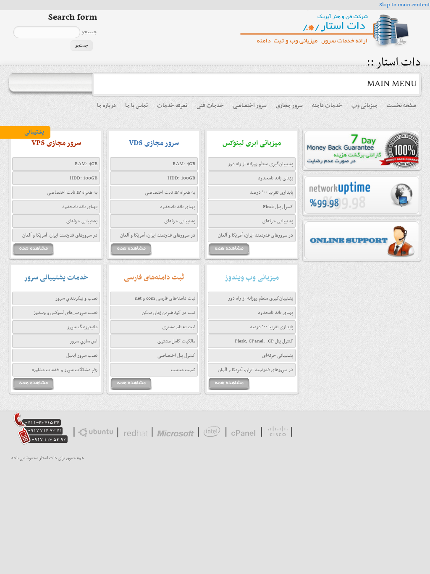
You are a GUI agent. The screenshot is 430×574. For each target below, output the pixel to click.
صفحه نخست (401, 106)
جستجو (88, 32)
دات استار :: (392, 63)
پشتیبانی (34, 132)
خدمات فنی (210, 106)
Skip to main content (404, 5)
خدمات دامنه (327, 106)
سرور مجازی (289, 106)
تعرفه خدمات (172, 106)
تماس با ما (136, 106)
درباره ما (106, 106)
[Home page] (328, 48)
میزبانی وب (364, 106)
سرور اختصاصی (250, 106)
